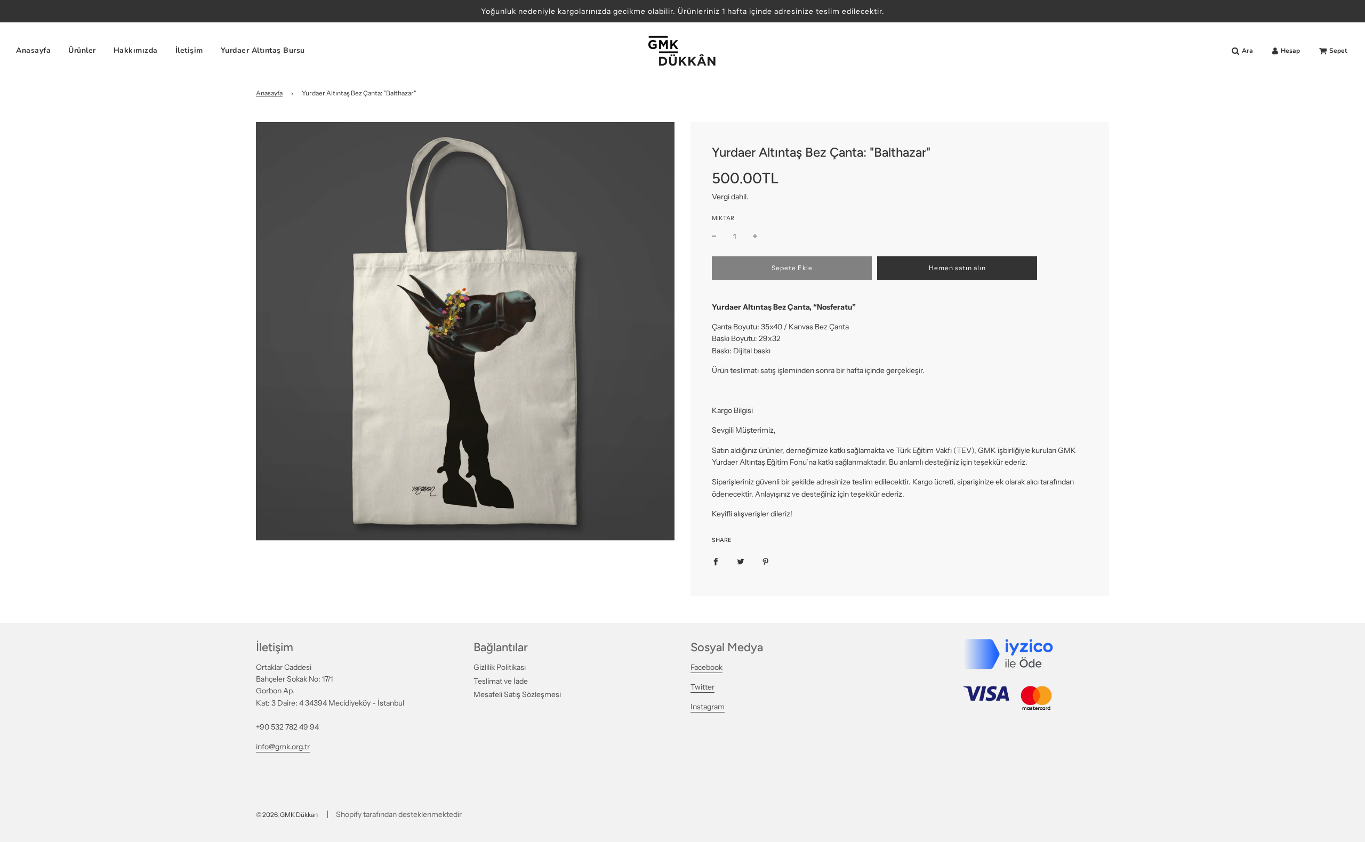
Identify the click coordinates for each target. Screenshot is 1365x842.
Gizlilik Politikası (499, 667)
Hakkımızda (136, 51)
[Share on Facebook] (715, 561)
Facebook (706, 667)
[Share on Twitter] (740, 561)
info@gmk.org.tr (283, 746)
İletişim (189, 51)
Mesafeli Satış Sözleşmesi (517, 694)
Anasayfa (33, 51)
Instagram (707, 706)
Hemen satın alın (957, 268)
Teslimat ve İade (500, 681)
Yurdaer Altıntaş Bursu (263, 51)
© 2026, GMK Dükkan (287, 815)
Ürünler (82, 51)
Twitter (702, 687)
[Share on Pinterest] (765, 561)
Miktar (723, 218)
